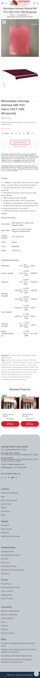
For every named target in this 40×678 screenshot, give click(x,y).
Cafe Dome (5, 573)
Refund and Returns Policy (10, 536)
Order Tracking (6, 529)
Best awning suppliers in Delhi (23, 367)
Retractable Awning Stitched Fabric (20, 17)
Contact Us (5, 532)
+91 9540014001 (20, 467)
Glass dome (5, 562)
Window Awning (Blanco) (8, 415)
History (3, 508)
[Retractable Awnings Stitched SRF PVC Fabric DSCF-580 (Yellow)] (33, 101)
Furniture (4, 625)
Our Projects (5, 511)
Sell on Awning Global (9, 500)
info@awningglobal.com (15, 464)
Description (20, 142)
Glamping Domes (7, 551)
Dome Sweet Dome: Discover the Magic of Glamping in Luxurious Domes (16, 660)
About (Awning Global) (9, 493)
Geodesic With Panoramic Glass (12, 570)
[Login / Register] (34, 3)
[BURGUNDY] (20, 77)
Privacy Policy (6, 584)
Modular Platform (7, 618)
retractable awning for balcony (19, 377)
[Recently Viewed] (36, 673)
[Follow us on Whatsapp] (16, 478)
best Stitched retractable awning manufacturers (19, 371)
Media (3, 515)
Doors (3, 622)
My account (5, 525)
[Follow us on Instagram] (8, 478)
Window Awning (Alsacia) (27, 415)
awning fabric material (9, 362)
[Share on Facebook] (15, 133)
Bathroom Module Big (9, 615)
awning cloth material (14, 360)
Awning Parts (22, 15)
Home (12, 15)
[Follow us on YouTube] (12, 478)
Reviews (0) (20, 147)
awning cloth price (29, 360)
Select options (10, 423)
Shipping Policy (6, 595)
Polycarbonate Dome (9, 566)
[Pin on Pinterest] (19, 133)
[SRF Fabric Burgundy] (20, 38)
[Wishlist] (4, 22)
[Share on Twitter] (12, 133)
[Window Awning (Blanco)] (10, 403)
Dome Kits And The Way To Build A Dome (16, 656)
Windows (4, 629)
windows (17, 160)
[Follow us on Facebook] (1, 478)
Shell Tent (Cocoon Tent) (10, 555)
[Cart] (37, 3)
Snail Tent (4, 559)
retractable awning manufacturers (13, 379)
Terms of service (7, 591)
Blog (3, 497)
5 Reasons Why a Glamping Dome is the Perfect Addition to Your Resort (18, 650)
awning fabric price (25, 362)
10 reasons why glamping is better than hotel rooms (17, 644)
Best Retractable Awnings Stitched (21, 370)
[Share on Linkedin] (24, 133)
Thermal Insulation (8, 633)
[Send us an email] (5, 478)
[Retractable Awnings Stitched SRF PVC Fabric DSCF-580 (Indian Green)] (37, 101)
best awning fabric (19, 365)
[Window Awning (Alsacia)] (30, 403)
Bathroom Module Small (10, 611)
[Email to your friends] (32, 133)
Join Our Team (6, 504)
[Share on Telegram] (28, 133)
